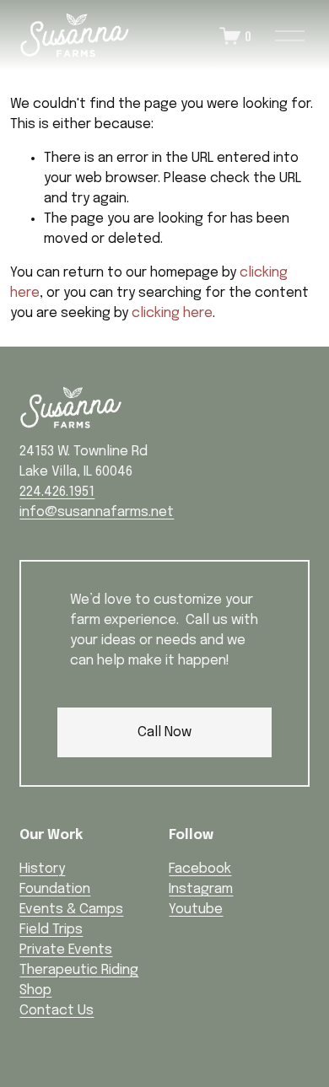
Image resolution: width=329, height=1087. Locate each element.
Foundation (54, 889)
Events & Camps (71, 909)
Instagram (201, 889)
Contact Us (56, 1011)
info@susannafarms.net (96, 512)
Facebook (200, 869)
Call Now (164, 732)
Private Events (65, 950)
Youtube (196, 909)
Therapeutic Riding (78, 970)
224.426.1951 (56, 492)
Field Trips (51, 930)
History (42, 869)
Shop (35, 990)
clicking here (172, 313)
